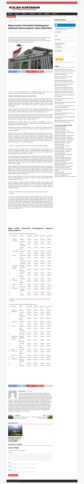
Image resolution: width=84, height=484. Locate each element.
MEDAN (39, 13)
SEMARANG (46, 13)
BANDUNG (24, 13)
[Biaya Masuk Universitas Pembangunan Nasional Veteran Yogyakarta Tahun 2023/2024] (15, 431)
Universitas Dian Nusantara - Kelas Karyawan (64, 132)
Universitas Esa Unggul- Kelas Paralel (33, 405)
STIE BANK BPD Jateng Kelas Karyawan (16, 407)
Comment (10, 452)
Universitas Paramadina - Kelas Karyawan (38, 401)
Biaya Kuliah (25, 31)
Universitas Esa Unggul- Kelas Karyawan (16, 405)
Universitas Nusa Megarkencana (42, 409)
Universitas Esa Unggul (29, 404)
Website (10, 470)
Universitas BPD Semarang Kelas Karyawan (63, 163)
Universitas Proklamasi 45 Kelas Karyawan (63, 166)
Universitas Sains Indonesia (31, 396)
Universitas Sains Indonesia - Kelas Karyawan (35, 398)
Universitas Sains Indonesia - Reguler (26, 400)
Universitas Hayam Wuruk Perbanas (20, 408)
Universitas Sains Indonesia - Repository (31, 397)
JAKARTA (17, 13)
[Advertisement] (30, 82)
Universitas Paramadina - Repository (62, 145)
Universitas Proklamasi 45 (30, 407)
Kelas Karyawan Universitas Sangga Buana (63, 154)
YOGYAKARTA (32, 13)
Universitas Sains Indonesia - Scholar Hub (63, 141)
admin (20, 31)
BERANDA (10, 13)
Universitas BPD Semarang (60, 161)
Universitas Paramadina (39, 400)
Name (9, 462)
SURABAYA (54, 13)
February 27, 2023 (13, 31)
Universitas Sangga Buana (43, 402)
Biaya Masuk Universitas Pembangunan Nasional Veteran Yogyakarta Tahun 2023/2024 (14, 439)
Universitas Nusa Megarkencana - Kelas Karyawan (19, 411)
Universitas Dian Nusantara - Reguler (31, 394)
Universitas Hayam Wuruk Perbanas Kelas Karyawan (39, 408)
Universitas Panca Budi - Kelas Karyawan (27, 409)
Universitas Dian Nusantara (24, 393)
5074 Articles (29, 391)
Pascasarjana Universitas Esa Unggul (42, 404)
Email (9, 466)
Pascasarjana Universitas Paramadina (29, 402)
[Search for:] (69, 16)
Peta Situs (10, 2)
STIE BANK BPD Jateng (46, 405)
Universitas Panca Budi (13, 409)
